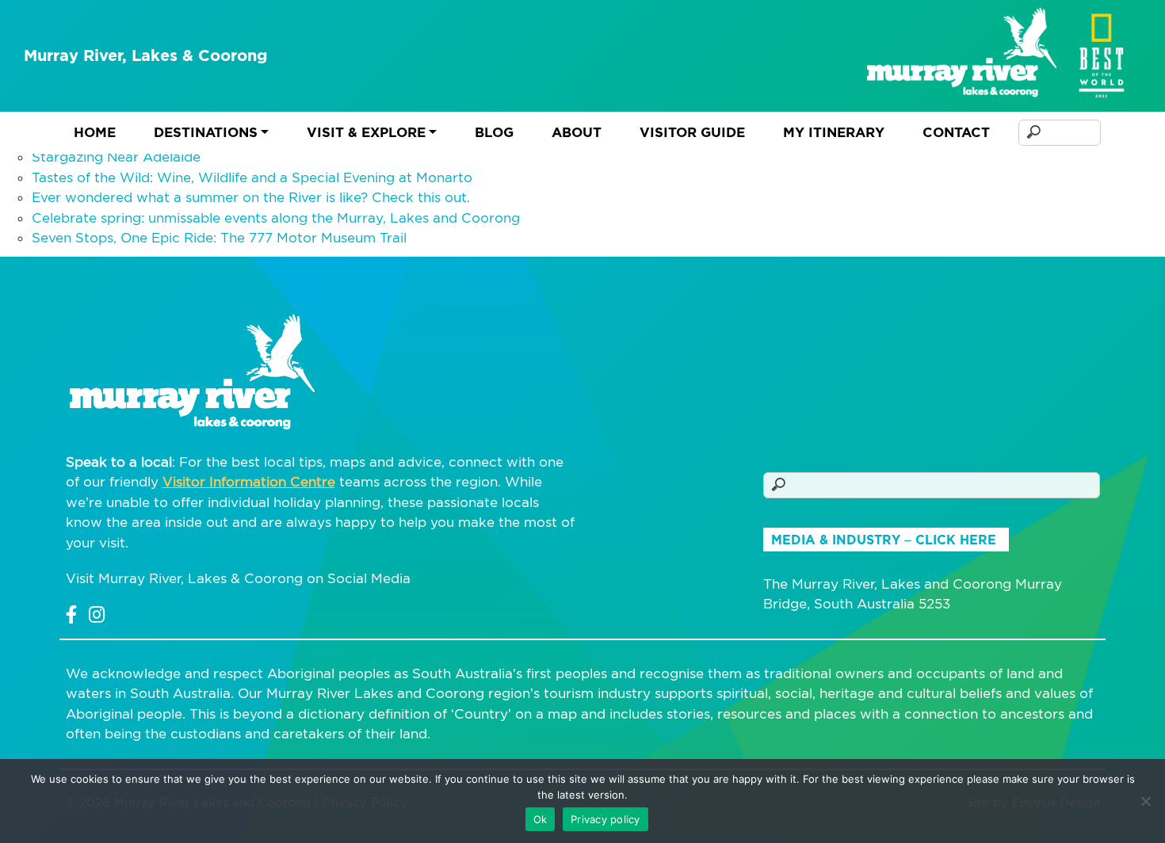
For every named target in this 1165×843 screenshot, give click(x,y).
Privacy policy (605, 819)
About (577, 132)
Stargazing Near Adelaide (116, 157)
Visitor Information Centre (248, 482)
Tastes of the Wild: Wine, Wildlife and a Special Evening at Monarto (252, 177)
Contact (956, 132)
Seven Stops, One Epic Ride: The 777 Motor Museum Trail (219, 238)
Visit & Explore (366, 132)
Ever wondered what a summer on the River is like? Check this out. (251, 197)
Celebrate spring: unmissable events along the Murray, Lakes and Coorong (276, 218)
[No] (1145, 801)
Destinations (206, 132)
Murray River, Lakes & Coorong (146, 55)
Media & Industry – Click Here (883, 539)
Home (95, 132)
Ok (540, 819)
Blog (494, 132)
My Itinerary (833, 132)
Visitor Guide (692, 132)
